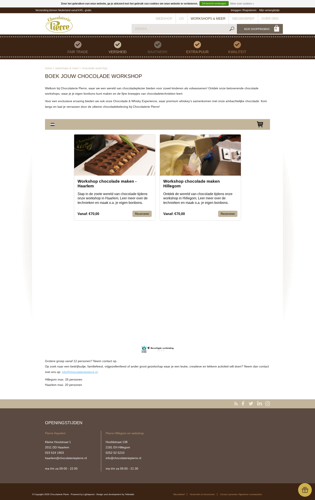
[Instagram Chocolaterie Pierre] (267, 403)
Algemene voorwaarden (250, 494)
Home (48, 68)
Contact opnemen (229, 494)
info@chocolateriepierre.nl (80, 372)
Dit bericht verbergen (214, 3)
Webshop (164, 18)
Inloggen (236, 10)
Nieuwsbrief (243, 18)
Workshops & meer (208, 18)
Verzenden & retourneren (202, 494)
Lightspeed (88, 494)
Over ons (270, 18)
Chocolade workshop (94, 68)
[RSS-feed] (236, 403)
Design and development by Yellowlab (115, 494)
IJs (181, 18)
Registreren (249, 10)
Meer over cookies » (242, 3)
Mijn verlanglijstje (269, 10)
